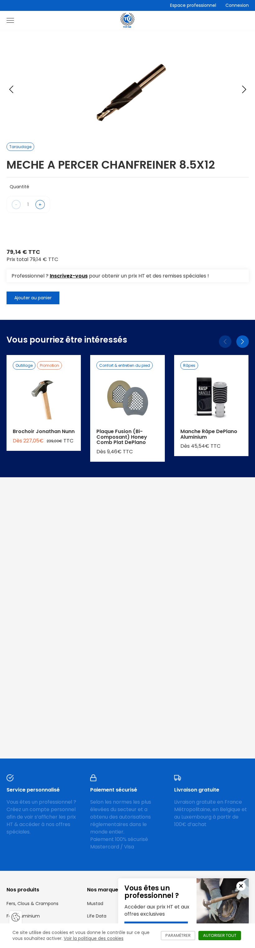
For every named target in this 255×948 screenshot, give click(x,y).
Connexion (237, 5)
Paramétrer (180, 935)
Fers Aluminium (23, 916)
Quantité (19, 187)
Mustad (95, 903)
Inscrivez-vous (69, 275)
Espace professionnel (193, 5)
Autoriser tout (222, 935)
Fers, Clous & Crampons (32, 903)
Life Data (96, 916)
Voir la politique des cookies (93, 938)
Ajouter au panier (33, 298)
